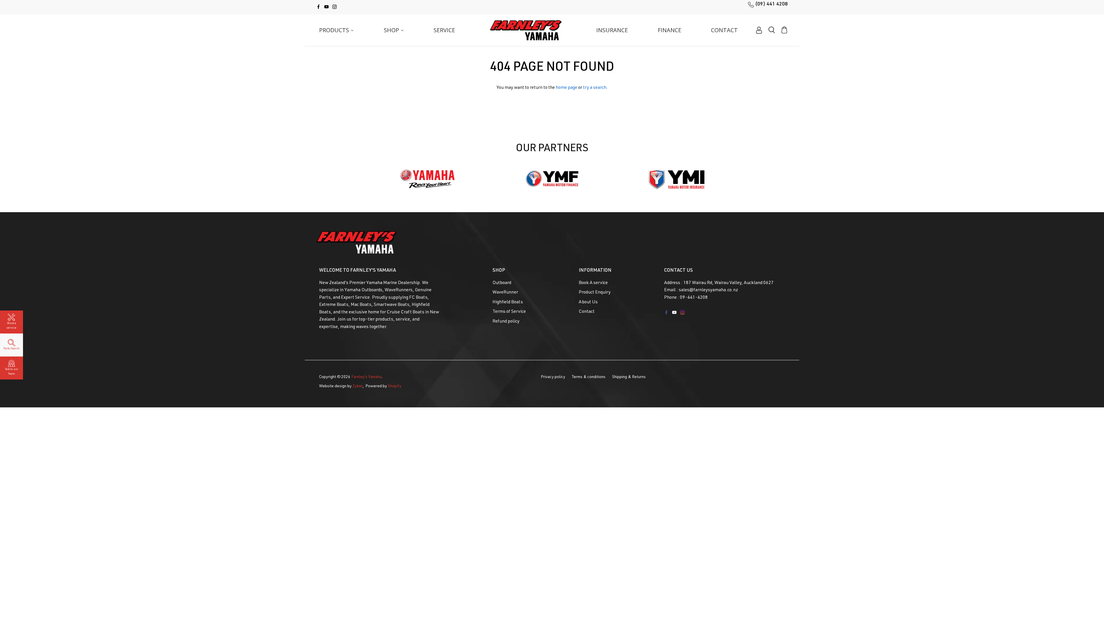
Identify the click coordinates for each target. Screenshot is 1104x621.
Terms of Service (509, 312)
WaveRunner (505, 292)
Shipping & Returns (629, 377)
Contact (587, 312)
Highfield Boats (507, 302)
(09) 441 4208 (771, 4)
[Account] (759, 30)
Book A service (593, 283)
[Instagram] (334, 7)
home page (566, 88)
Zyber (357, 386)
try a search (594, 88)
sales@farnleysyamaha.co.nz (708, 290)
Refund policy (506, 321)
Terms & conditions (588, 377)
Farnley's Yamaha (366, 377)
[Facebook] (318, 7)
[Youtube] (326, 7)
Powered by (383, 386)
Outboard (501, 283)
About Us (588, 302)
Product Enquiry (595, 292)
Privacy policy (553, 377)
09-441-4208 (694, 298)
